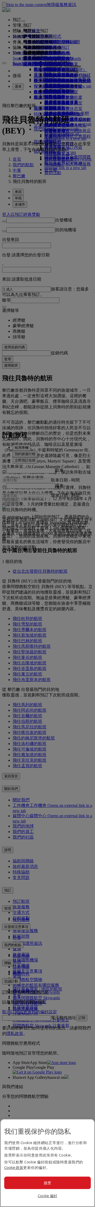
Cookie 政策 (13, 1167)
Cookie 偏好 (48, 1195)
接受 (47, 1182)
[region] (47, 1163)
